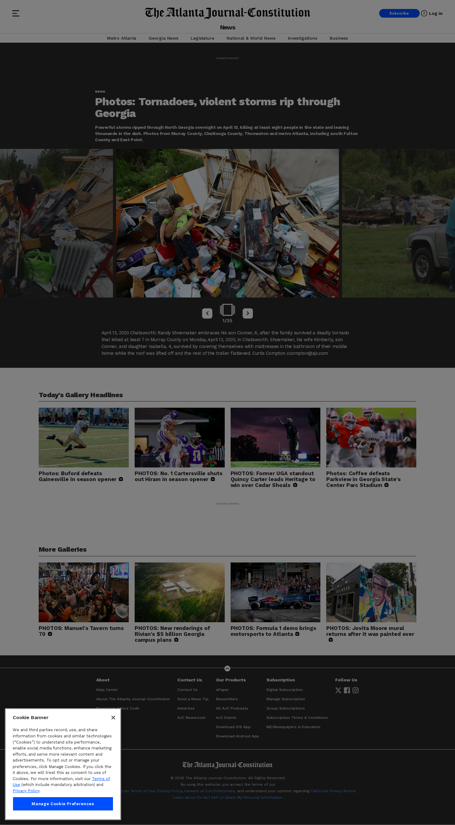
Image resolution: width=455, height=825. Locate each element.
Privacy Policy (26, 790)
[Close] (113, 717)
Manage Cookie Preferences (63, 803)
